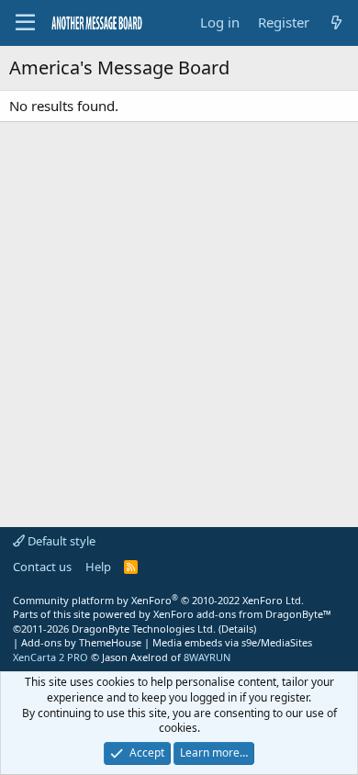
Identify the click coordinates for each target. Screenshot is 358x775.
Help (98, 566)
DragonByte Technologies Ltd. (144, 628)
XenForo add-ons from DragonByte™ (242, 614)
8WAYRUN (207, 657)
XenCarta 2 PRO (50, 657)
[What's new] (336, 22)
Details (237, 628)
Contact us (42, 566)
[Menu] (25, 23)
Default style (60, 541)
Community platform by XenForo (158, 600)
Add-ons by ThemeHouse (81, 642)
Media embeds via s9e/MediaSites (232, 642)
